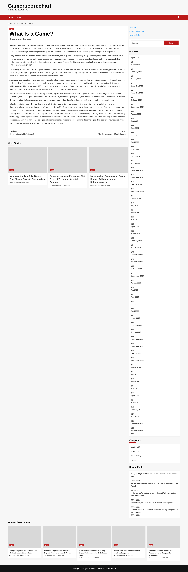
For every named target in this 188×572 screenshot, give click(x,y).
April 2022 (135, 395)
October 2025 (136, 100)
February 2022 (136, 410)
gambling (134, 447)
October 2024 (136, 184)
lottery (133, 451)
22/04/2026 (67, 185)
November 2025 (137, 93)
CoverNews (101, 568)
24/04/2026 (26, 182)
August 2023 (136, 283)
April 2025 (135, 142)
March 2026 (135, 65)
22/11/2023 (27, 39)
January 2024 (136, 248)
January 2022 (136, 417)
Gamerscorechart (29, 6)
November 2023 (137, 262)
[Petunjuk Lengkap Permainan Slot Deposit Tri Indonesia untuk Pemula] (67, 160)
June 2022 (135, 381)
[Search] (179, 17)
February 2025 (136, 156)
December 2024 (137, 170)
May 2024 (134, 220)
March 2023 (135, 318)
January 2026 (136, 79)
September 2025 (137, 107)
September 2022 (137, 360)
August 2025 (136, 114)
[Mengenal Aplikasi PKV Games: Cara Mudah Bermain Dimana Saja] (27, 160)
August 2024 (136, 198)
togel (133, 460)
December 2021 (137, 424)
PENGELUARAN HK (136, 31)
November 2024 (137, 177)
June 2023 (135, 297)
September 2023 (137, 276)
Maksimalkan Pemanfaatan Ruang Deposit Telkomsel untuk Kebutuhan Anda (107, 179)
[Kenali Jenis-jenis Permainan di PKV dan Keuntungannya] (128, 537)
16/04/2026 (165, 557)
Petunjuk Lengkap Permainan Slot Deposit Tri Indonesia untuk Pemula (67, 179)
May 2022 (134, 388)
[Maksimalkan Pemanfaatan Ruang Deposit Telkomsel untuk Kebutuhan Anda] (108, 160)
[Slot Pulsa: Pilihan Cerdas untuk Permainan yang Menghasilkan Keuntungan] (163, 537)
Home (10, 17)
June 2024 (135, 212)
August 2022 (136, 367)
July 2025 (134, 121)
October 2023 (136, 269)
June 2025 (135, 128)
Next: (112, 132)
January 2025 (136, 163)
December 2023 (137, 255)
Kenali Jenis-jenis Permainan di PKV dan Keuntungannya (152, 503)
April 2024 (135, 226)
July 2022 (134, 374)
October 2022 (136, 353)
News (18, 17)
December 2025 (137, 86)
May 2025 (134, 135)
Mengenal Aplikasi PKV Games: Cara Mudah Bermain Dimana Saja (154, 475)
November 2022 (137, 346)
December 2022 (137, 339)
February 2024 (136, 241)
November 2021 (137, 431)
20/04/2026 (107, 185)
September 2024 (137, 191)
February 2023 (136, 325)
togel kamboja (134, 35)
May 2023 (134, 304)
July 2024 (134, 205)
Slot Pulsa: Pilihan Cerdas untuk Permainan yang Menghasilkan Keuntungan (154, 511)
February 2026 (136, 72)
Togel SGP (133, 27)
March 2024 (135, 234)
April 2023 (135, 311)
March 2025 (135, 149)
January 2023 (136, 332)
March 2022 (135, 402)
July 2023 (134, 290)
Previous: (21, 132)
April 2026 (135, 58)
